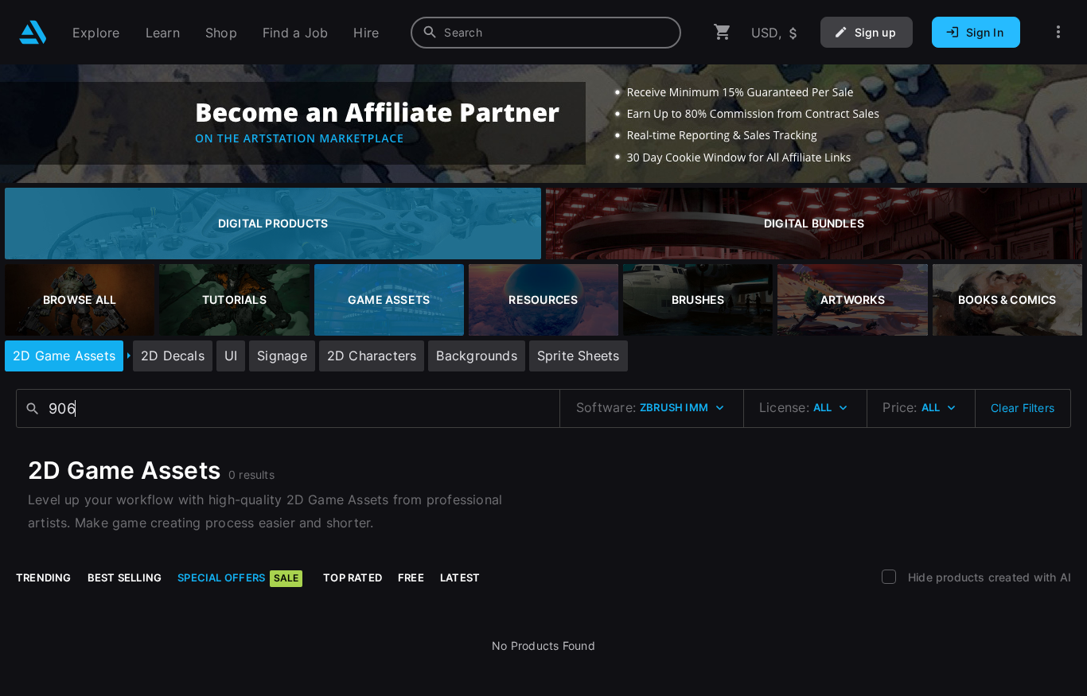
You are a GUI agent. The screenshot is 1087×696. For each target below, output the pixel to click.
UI (230, 356)
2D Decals (173, 356)
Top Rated (352, 577)
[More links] (1058, 32)
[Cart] (722, 32)
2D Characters (372, 356)
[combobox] (546, 33)
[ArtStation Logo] (33, 32)
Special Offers (237, 577)
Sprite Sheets (578, 356)
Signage (281, 356)
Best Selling (125, 577)
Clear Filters (1022, 407)
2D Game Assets (64, 356)
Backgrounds (476, 356)
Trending (44, 577)
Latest (460, 577)
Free (411, 577)
